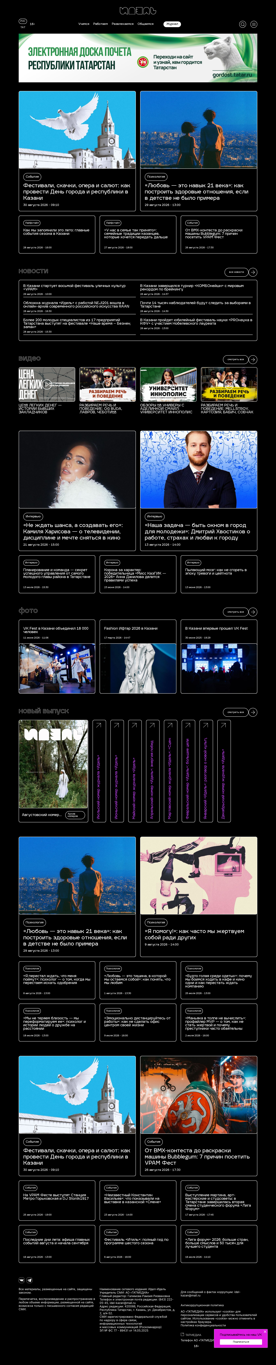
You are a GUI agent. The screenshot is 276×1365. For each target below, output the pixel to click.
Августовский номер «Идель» (40, 815)
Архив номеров (73, 815)
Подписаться (241, 1342)
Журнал (172, 24)
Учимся (83, 24)
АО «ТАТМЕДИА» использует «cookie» (208, 1311)
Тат (22, 27)
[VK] (21, 1280)
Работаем (100, 24)
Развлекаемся (123, 24)
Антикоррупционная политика (202, 1305)
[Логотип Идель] (138, 11)
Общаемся (146, 24)
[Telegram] (29, 1280)
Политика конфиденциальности (203, 1325)
